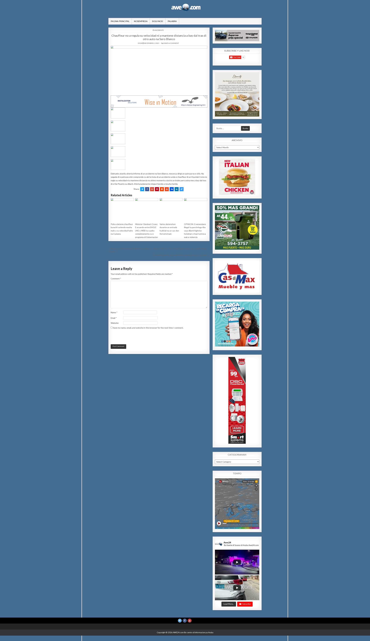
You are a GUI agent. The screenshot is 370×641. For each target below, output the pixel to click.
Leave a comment (171, 43)
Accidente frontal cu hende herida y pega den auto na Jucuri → (181, 255)
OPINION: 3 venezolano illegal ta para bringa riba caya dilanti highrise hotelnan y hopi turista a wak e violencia (195, 230)
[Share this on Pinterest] (157, 189)
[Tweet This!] (142, 189)
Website (115, 323)
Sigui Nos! (157, 21)
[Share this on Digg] (172, 189)
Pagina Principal (120, 21)
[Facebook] (185, 621)
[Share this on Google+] (152, 189)
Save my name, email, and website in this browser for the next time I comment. (148, 328)
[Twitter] (180, 621)
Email (114, 318)
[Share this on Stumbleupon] (167, 189)
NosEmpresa (141, 21)
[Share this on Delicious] (182, 189)
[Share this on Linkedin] (177, 189)
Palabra (172, 21)
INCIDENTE (159, 30)
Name (114, 312)
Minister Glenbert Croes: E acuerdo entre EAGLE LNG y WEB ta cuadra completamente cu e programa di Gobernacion (146, 230)
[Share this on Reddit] (162, 189)
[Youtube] (190, 621)
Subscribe (246, 604)
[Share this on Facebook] (147, 189)
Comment (116, 278)
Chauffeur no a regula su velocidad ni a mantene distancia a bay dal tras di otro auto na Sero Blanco (158, 37)
